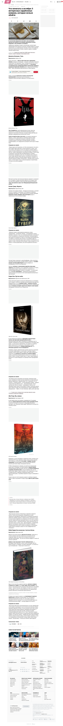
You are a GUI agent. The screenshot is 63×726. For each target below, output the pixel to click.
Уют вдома (12, 4)
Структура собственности (50, 666)
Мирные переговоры (25, 682)
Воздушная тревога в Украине (26, 683)
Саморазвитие (24, 699)
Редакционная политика (34, 664)
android (35, 719)
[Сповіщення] (54, 2)
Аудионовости (12, 684)
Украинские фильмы (13, 695)
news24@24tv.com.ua (12, 662)
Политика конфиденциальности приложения (43, 667)
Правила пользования (35, 671)
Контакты (49, 663)
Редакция (33, 662)
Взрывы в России (24, 687)
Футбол (45, 695)
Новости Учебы (24, 692)
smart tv (46, 719)
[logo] (7, 2)
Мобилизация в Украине (37, 678)
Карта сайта (49, 670)
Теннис (45, 696)
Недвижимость (36, 692)
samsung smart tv (52, 719)
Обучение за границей (25, 700)
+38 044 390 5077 (24, 662)
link (21, 669)
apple (41, 719)
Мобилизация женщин (36, 683)
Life (9, 4)
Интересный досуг (20, 1)
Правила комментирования (42, 672)
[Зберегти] (36, 21)
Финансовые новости (47, 682)
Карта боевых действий (25, 680)
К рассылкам (26, 706)
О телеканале (34, 666)
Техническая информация (50, 661)
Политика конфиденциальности (43, 661)
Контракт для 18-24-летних (37, 684)
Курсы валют (46, 680)
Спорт (45, 692)
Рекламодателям (34, 669)
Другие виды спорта (47, 699)
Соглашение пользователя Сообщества (42, 670)
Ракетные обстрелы (25, 679)
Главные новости (13, 679)
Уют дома (26, 1)
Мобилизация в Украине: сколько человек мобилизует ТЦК (38, 688)
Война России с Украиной (26, 678)
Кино (11, 692)
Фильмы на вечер (13, 696)
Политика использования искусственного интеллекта (42, 664)
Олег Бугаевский (15, 17)
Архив (48, 668)
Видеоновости (12, 683)
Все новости (12, 678)
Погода (11, 686)
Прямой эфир (12, 682)
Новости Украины (13, 680)
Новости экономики (48, 678)
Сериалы (11, 699)
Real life (13, 1)
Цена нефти (46, 679)
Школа (23, 696)
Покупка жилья (35, 695)
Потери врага (24, 688)
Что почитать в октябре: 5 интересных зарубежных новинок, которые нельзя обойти (27, 4)
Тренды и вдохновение (37, 696)
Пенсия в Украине (47, 687)
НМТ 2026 (23, 697)
